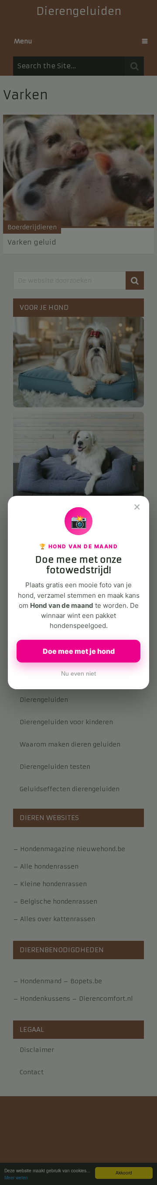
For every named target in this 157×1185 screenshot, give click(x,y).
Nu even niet (78, 673)
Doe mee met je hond (79, 651)
